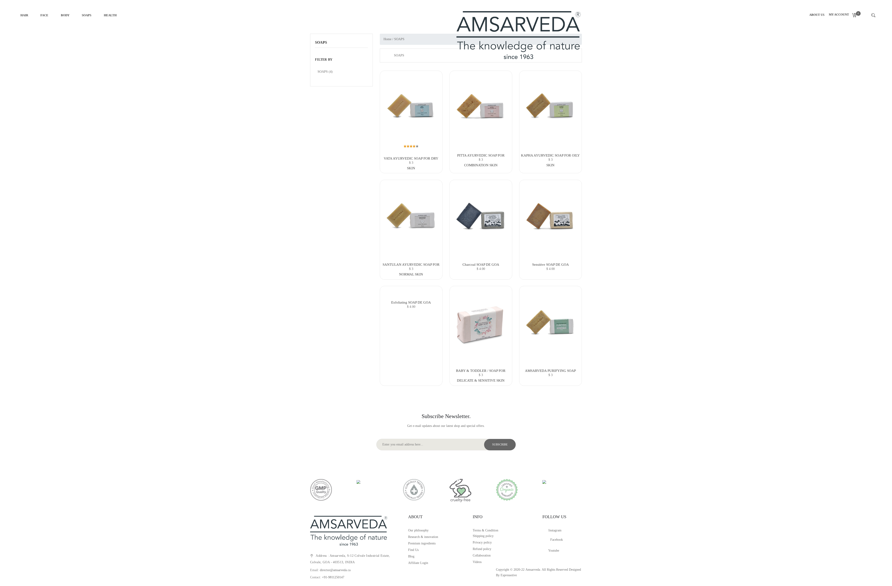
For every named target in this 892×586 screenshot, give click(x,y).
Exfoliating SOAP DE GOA (411, 302)
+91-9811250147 (333, 577)
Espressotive (509, 575)
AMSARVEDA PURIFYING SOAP (550, 371)
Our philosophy (418, 530)
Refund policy (482, 549)
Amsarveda (532, 569)
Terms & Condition (485, 530)
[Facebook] (546, 540)
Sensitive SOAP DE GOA (550, 264)
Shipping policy (483, 536)
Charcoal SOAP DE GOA (480, 264)
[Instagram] (545, 531)
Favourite (411, 109)
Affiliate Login (418, 563)
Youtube (553, 550)
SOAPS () (325, 71)
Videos (477, 562)
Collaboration (482, 555)
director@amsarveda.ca (335, 570)
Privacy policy (482, 542)
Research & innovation (423, 537)
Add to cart (411, 165)
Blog (411, 556)
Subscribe (500, 444)
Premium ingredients (422, 543)
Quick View (411, 100)
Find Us (413, 550)
